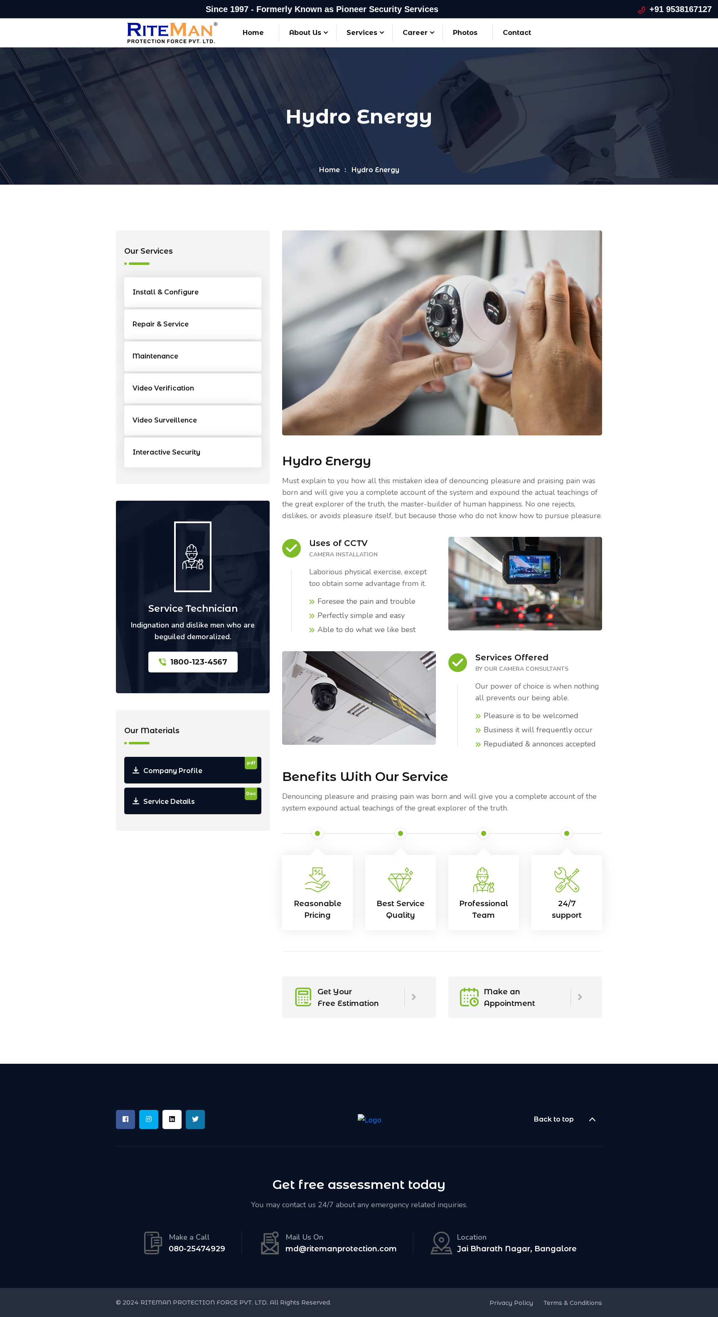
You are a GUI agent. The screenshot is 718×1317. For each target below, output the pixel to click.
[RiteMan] (172, 32)
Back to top (554, 1119)
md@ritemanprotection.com (341, 1249)
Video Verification (163, 388)
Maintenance (155, 356)
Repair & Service (161, 324)
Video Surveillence (165, 420)
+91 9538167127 (680, 9)
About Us (305, 33)
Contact (517, 33)
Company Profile (199, 767)
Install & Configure (166, 292)
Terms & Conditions (572, 1303)
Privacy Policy (511, 1303)
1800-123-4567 (198, 662)
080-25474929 (197, 1249)
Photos (465, 33)
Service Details (199, 798)
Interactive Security (166, 452)
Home (253, 33)
